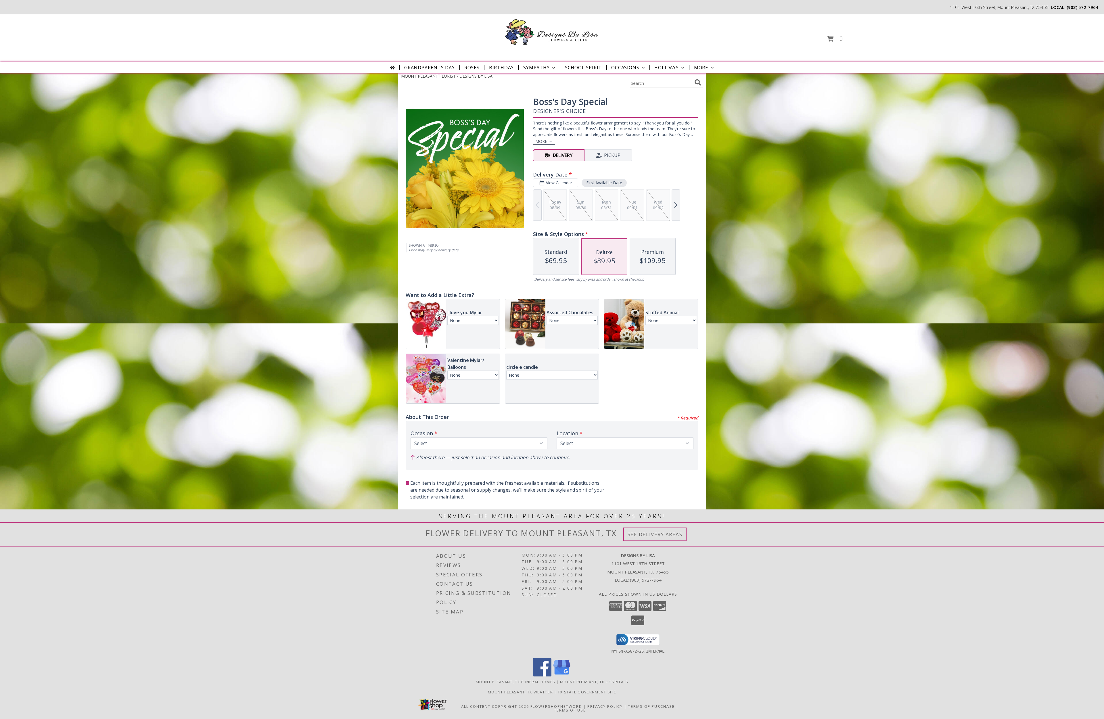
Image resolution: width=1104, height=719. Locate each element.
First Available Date (604, 182)
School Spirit (583, 67)
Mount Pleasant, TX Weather (520, 692)
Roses (472, 67)
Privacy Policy (605, 706)
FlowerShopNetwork (556, 706)
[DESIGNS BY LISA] (551, 31)
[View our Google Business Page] (562, 675)
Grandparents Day (429, 67)
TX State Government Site (587, 692)
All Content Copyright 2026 (495, 706)
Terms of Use (570, 710)
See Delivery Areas (655, 534)
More (701, 67)
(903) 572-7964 (1082, 7)
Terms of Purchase (651, 706)
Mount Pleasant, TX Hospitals (594, 682)
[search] (698, 82)
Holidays (666, 67)
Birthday (501, 67)
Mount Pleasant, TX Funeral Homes (515, 682)
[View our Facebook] (542, 675)
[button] (835, 38)
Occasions (625, 67)
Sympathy (536, 67)
